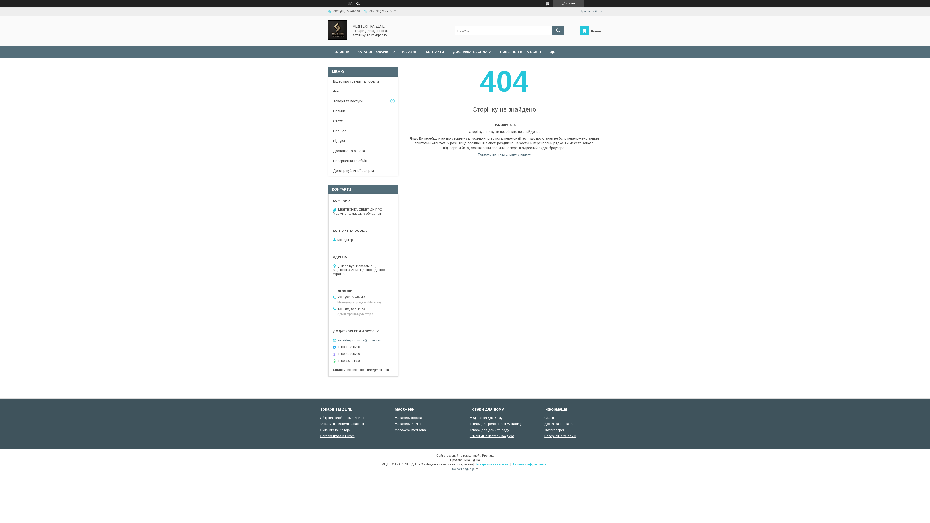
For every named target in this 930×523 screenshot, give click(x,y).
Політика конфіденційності (530, 464)
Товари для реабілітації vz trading (495, 424)
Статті (338, 121)
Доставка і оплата (558, 424)
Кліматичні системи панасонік (342, 424)
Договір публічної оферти (353, 171)
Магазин (409, 52)
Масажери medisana (410, 430)
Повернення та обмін (520, 52)
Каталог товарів (373, 52)
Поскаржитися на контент (492, 464)
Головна (341, 52)
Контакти (435, 52)
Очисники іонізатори (335, 430)
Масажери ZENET (408, 424)
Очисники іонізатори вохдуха (492, 436)
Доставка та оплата (472, 52)
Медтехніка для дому (486, 418)
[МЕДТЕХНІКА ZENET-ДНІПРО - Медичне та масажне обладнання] (337, 39)
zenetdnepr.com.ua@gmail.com (360, 340)
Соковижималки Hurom (337, 436)
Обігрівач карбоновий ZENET (342, 418)
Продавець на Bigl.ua (465, 460)
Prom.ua (488, 455)
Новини (339, 111)
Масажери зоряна (408, 418)
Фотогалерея (554, 430)
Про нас (339, 131)
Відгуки (339, 141)
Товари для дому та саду (489, 430)
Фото (337, 91)
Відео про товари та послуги (356, 81)
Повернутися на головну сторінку (504, 154)
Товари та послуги (348, 101)
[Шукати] (558, 30)
